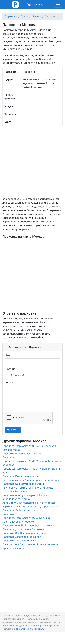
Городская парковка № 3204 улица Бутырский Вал (32, 470)
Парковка (11, 16)
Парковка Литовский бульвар (21, 540)
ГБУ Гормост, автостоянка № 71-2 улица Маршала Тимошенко (27, 489)
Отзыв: (9, 382)
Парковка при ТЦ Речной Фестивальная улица (31, 525)
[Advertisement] (32, 161)
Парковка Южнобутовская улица (23, 483)
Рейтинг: (10, 368)
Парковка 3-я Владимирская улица (24, 533)
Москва (36, 16)
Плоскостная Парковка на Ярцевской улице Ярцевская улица (30, 546)
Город (24, 16)
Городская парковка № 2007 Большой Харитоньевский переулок (26, 519)
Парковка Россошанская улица (21, 453)
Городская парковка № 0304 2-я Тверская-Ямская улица (29, 447)
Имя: (8, 355)
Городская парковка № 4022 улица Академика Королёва (31, 462)
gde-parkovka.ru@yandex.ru (29, 628)
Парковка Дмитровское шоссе (21, 536)
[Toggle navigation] (58, 4)
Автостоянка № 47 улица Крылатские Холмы (30, 480)
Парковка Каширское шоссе (20, 476)
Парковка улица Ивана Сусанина (23, 529)
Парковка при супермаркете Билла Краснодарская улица (24, 497)
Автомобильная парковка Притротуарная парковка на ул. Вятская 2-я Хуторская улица (30, 504)
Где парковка (35, 4)
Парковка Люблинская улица (20, 510)
